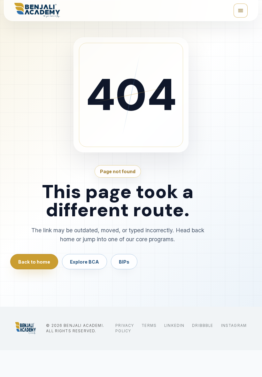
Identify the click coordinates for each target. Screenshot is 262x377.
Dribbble (202, 325)
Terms (149, 325)
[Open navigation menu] (241, 11)
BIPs (124, 262)
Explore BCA (84, 262)
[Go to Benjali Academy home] (25, 328)
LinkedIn (174, 325)
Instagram (234, 325)
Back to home (34, 262)
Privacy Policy (124, 328)
